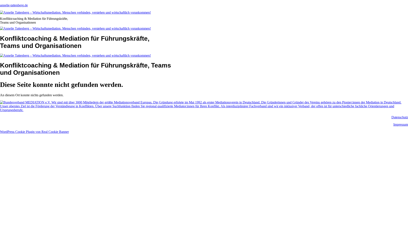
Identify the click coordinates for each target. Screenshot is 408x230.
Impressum (400, 124)
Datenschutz (399, 117)
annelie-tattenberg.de (14, 5)
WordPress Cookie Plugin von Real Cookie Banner (34, 132)
